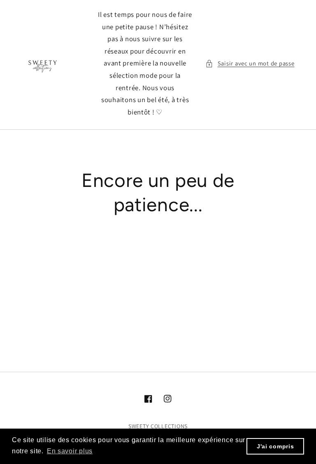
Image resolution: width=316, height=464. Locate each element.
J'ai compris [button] (275, 446)
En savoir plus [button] (70, 451)
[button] (249, 63)
